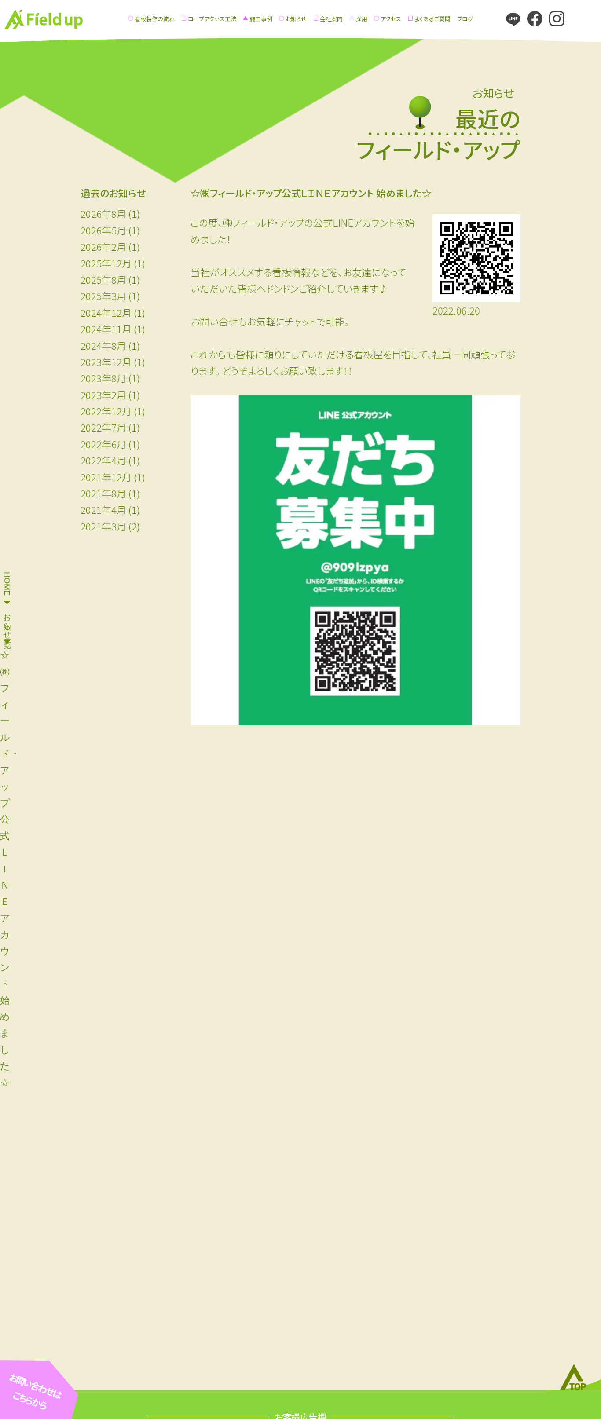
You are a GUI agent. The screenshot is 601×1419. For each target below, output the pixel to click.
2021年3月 (103, 526)
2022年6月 (103, 444)
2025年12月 (106, 263)
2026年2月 (103, 246)
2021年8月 (103, 493)
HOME (7, 584)
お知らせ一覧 (7, 621)
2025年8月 (103, 279)
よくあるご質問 (432, 19)
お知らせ (296, 19)
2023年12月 (106, 362)
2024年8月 (103, 345)
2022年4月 (103, 460)
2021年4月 (103, 509)
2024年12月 (106, 312)
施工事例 (260, 19)
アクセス (391, 19)
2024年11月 (106, 329)
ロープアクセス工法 (212, 19)
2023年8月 (103, 378)
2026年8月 (103, 213)
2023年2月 (103, 395)
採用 (361, 19)
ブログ (465, 19)
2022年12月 (106, 411)
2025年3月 (103, 296)
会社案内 (331, 19)
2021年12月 (106, 477)
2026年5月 (103, 230)
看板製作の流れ (155, 19)
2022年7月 (103, 427)
